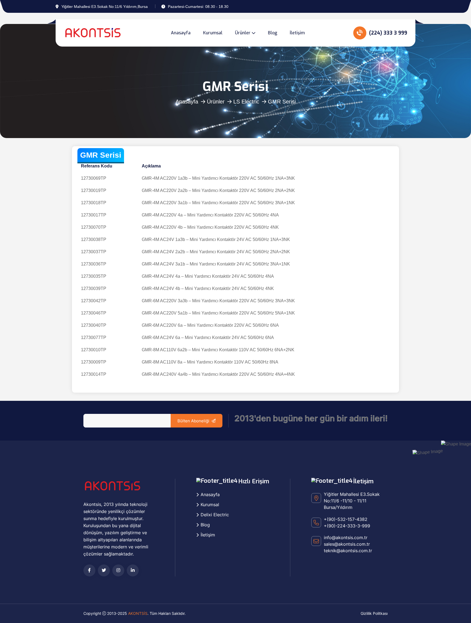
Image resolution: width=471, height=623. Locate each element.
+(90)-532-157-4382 (345, 519)
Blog (272, 33)
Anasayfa (181, 33)
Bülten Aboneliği (193, 420)
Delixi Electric (215, 514)
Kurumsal (212, 33)
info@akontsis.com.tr (345, 537)
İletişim (297, 33)
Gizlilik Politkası (374, 613)
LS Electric (246, 102)
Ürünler (242, 33)
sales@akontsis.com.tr (347, 544)
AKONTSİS (137, 613)
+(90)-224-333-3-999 (347, 526)
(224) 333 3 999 (387, 33)
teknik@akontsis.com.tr (348, 550)
